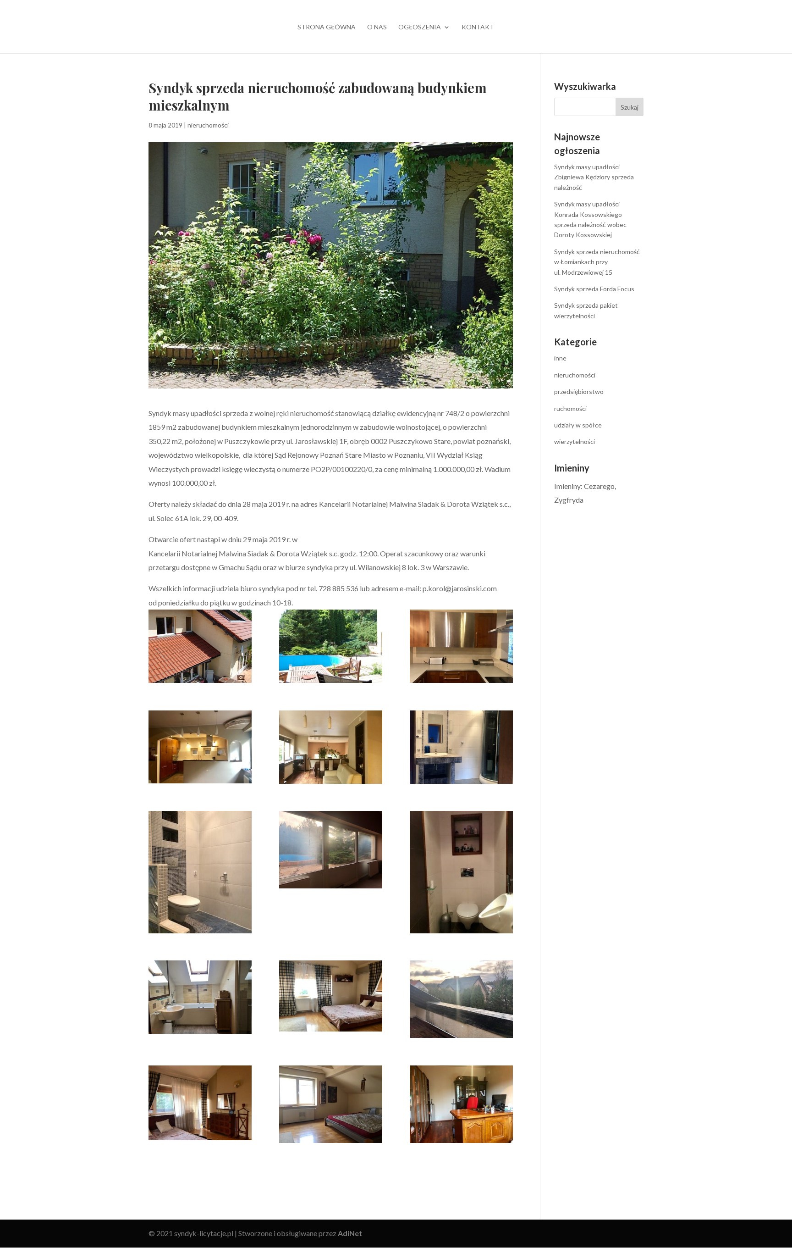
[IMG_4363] (200, 997)
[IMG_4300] (330, 747)
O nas (377, 27)
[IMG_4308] (200, 872)
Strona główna (326, 27)
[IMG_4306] (461, 747)
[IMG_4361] (461, 872)
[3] (200, 646)
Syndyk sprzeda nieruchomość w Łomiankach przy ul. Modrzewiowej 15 (597, 262)
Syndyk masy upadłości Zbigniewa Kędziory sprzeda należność (594, 177)
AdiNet (350, 1233)
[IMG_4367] (461, 999)
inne (560, 358)
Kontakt (478, 27)
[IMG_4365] (330, 996)
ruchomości (570, 408)
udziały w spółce (578, 425)
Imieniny (567, 486)
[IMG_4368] (200, 1102)
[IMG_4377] (330, 1104)
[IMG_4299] (200, 746)
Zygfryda (568, 499)
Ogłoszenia (419, 27)
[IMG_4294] (461, 646)
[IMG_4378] (461, 1104)
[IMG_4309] (330, 849)
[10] (330, 646)
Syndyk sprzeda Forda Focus (594, 289)
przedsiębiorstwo (579, 391)
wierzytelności (574, 441)
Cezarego (599, 486)
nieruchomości (208, 125)
